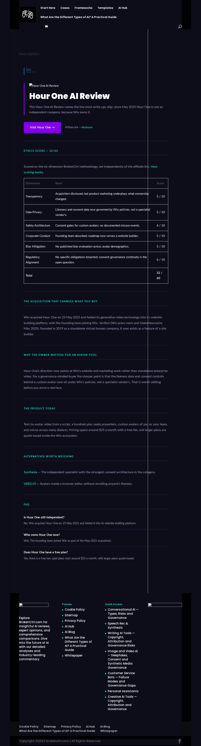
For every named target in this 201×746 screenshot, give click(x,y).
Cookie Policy (75, 609)
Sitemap (71, 615)
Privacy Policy (75, 621)
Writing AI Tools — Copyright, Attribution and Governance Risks (121, 639)
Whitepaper (74, 655)
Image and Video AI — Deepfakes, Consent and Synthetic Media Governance (123, 659)
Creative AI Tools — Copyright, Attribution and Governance (122, 703)
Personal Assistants (123, 691)
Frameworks (83, 8)
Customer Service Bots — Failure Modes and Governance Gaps (122, 679)
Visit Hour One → (42, 127)
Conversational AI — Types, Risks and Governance (123, 613)
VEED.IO (30, 483)
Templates (105, 8)
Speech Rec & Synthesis (118, 625)
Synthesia (30, 472)
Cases (64, 8)
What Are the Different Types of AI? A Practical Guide (78, 17)
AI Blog (70, 632)
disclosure (87, 127)
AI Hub (122, 8)
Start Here (47, 8)
